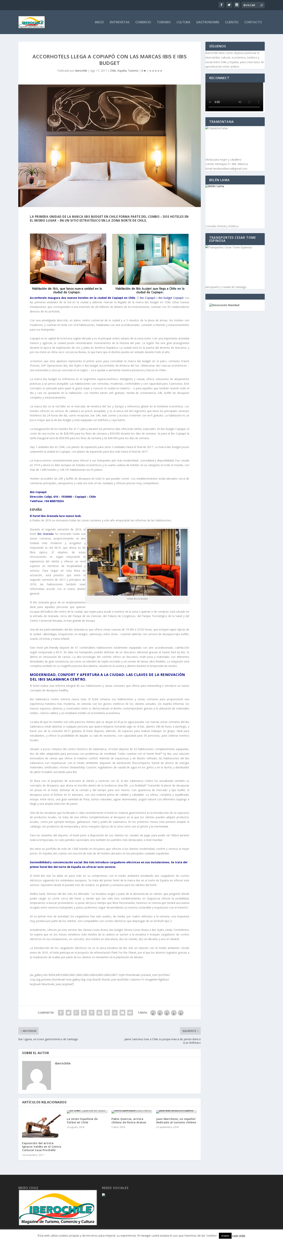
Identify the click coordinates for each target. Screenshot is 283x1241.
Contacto (253, 22)
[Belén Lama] (235, 204)
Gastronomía (207, 22)
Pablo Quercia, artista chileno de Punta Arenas (128, 1120)
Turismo (164, 22)
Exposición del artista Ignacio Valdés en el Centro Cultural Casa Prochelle (41, 1146)
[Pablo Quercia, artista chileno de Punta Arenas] (131, 1111)
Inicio (99, 22)
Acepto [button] (225, 1235)
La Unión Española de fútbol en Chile (82, 1120)
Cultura (183, 22)
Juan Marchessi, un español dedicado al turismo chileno (176, 1120)
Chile (113, 70)
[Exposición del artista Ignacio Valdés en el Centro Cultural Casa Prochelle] (42, 1124)
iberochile (81, 70)
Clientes (232, 22)
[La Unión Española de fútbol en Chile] (87, 1111)
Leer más (238, 1235)
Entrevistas (120, 22)
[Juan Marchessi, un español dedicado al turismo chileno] (176, 1111)
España (121, 70)
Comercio (143, 22)
